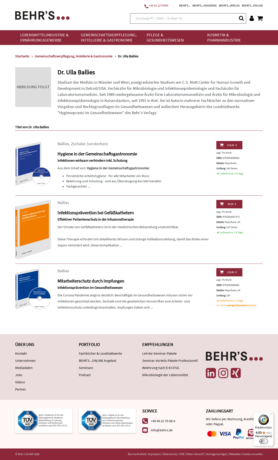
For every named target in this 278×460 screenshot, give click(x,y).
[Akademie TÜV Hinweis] (107, 420)
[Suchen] (241, 18)
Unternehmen (25, 360)
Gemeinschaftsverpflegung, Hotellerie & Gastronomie (109, 37)
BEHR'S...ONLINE (252, 5)
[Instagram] (223, 373)
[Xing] (236, 373)
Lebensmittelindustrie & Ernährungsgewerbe (44, 37)
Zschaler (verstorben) (89, 143)
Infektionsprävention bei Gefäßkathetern (96, 213)
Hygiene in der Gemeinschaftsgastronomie (97, 154)
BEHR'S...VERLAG (229, 5)
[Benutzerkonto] (252, 18)
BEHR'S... (184, 5)
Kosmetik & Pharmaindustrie (224, 37)
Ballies (63, 143)
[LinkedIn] (211, 373)
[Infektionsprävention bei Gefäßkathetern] (33, 229)
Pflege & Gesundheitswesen (165, 37)
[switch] (263, 441)
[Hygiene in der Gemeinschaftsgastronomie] (33, 163)
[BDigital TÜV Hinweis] (43, 420)
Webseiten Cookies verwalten (246, 454)
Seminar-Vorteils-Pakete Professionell (170, 360)
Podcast (85, 375)
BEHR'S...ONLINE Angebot (97, 360)
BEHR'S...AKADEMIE (204, 5)
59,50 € (232, 204)
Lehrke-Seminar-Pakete (159, 353)
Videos (20, 382)
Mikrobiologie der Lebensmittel (165, 375)
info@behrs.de (162, 430)
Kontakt (21, 353)
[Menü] (271, 414)
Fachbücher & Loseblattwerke (100, 353)
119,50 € (232, 145)
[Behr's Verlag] (42, 14)
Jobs (18, 375)
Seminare (86, 367)
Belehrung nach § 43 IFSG (160, 367)
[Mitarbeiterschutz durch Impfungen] (33, 288)
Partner (20, 389)
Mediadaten (24, 367)
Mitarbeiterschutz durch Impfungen (91, 281)
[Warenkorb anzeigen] (260, 18)
